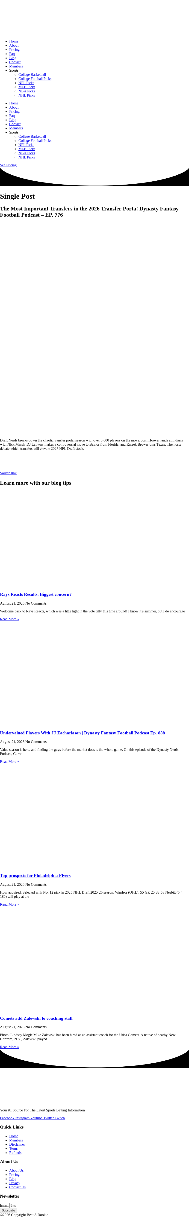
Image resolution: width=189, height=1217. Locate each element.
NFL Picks (26, 83)
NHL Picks (26, 95)
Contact (15, 62)
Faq (12, 54)
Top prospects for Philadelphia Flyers (35, 875)
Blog (12, 58)
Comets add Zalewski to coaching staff (36, 1018)
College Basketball (32, 74)
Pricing (14, 50)
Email (4, 1205)
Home (13, 41)
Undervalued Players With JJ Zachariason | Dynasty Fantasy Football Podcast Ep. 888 (82, 732)
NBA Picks (26, 91)
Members (16, 66)
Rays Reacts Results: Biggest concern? (36, 594)
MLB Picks (26, 87)
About (13, 45)
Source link (8, 473)
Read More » (9, 619)
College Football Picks (34, 79)
